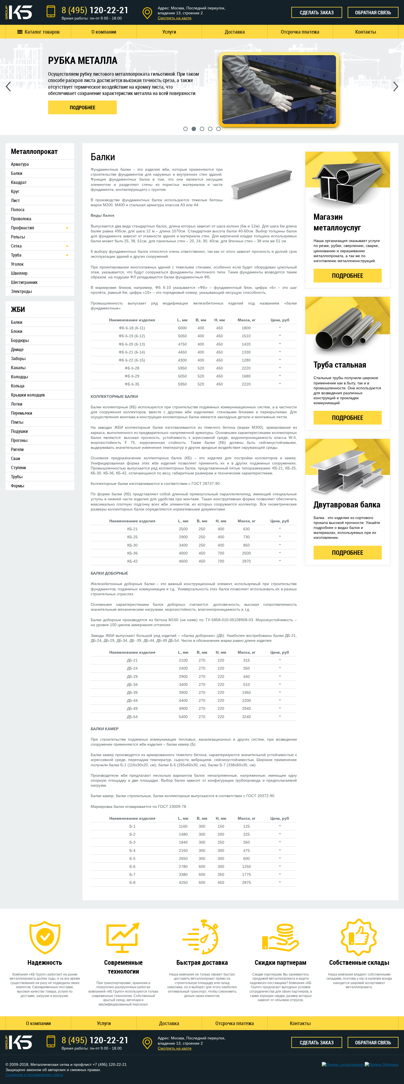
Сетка (16, 246)
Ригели (17, 449)
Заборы (18, 358)
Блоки (16, 331)
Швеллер (19, 273)
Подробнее (347, 275)
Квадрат (19, 182)
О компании (104, 31)
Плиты (17, 422)
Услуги (169, 31)
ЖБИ (18, 309)
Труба (16, 255)
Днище (17, 349)
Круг (15, 191)
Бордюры (20, 340)
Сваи (15, 458)
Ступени (18, 467)
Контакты (365, 31)
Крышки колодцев (28, 395)
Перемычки (21, 413)
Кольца (17, 386)
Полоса (17, 210)
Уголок (17, 264)
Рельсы (18, 237)
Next (396, 86)
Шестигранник (24, 282)
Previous (8, 86)
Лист (15, 200)
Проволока (21, 219)
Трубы (16, 477)
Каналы (18, 368)
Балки (16, 173)
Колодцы (19, 377)
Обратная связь (373, 12)
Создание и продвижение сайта (34, 1074)
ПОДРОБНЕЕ (82, 107)
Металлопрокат (34, 151)
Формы (17, 486)
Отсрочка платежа (300, 31)
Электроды (21, 291)
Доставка (235, 31)
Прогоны (19, 440)
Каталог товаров (42, 31)
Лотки (16, 404)
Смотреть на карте (175, 18)
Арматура (20, 164)
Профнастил (22, 228)
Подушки (19, 431)
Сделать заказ (317, 12)
